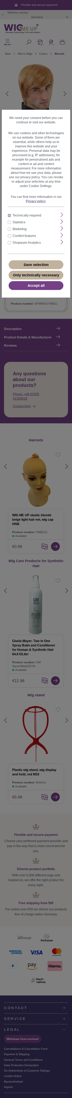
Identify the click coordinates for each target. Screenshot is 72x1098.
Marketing (20, 229)
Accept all (36, 286)
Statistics (19, 222)
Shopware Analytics (27, 242)
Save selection (36, 265)
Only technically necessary (36, 275)
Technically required (27, 215)
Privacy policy (35, 201)
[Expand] (62, 214)
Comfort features (24, 236)
